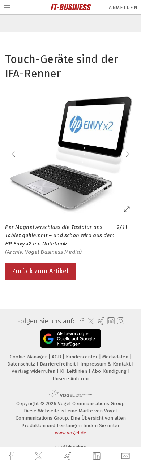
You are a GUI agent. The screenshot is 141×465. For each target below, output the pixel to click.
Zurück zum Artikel (40, 271)
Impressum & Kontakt (106, 364)
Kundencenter (82, 357)
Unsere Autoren (71, 379)
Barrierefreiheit (58, 364)
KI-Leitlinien (74, 371)
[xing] (69, 456)
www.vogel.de (70, 433)
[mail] (126, 456)
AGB (57, 357)
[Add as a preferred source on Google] (70, 338)
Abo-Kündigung (110, 371)
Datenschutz (22, 364)
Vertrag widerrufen (34, 371)
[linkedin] (97, 456)
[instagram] (119, 321)
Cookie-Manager (29, 357)
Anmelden (123, 7)
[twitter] (39, 456)
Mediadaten (116, 357)
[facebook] (12, 456)
